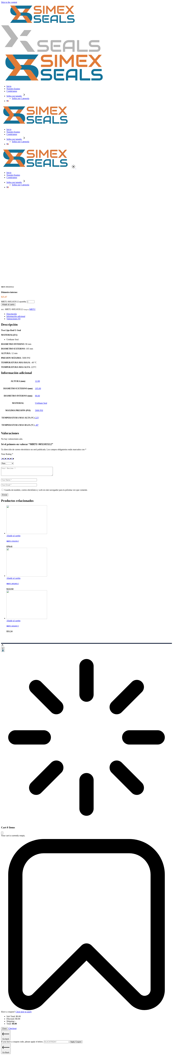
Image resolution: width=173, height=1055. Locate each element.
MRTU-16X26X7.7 (12, 626)
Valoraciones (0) (13, 319)
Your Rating (7, 454)
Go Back (5, 1052)
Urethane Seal (41, 403)
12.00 (37, 381)
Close (4, 1029)
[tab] (89, 314)
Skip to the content (9, 2)
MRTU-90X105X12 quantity (13, 301)
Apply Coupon (75, 1042)
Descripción (11, 314)
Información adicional (15, 316)
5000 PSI (39, 410)
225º (37, 418)
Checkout (12, 1028)
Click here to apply (24, 1012)
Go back (5, 1039)
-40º (37, 425)
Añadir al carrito (8, 305)
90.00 (37, 396)
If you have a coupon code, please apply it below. (22, 1042)
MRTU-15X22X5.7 (12, 541)
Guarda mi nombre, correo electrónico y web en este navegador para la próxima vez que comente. (46, 490)
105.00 (38, 388)
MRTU (32, 309)
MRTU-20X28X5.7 (12, 583)
